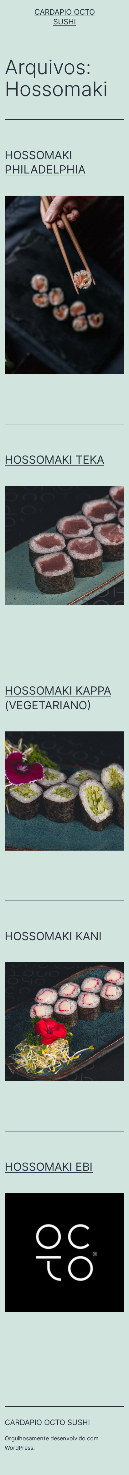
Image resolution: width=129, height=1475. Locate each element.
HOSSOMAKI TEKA (54, 459)
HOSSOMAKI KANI (53, 936)
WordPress (19, 1447)
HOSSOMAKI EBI (49, 1167)
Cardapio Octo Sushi (47, 1422)
